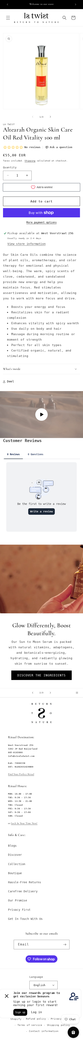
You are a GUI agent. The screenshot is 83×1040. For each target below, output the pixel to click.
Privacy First (19, 909)
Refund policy (36, 1019)
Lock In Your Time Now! (24, 823)
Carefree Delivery (22, 891)
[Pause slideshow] (78, 692)
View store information (26, 243)
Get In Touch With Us (25, 918)
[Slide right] (50, 116)
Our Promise (17, 900)
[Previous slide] (32, 692)
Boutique (15, 873)
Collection (16, 864)
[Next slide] (50, 692)
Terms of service (30, 1025)
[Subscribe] (64, 944)
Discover (15, 854)
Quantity (10, 167)
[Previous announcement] (7, 4)
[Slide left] (32, 116)
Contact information (43, 1031)
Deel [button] (10, 381)
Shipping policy (58, 1025)
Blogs (12, 845)
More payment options (41, 222)
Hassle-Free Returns (24, 882)
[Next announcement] (75, 4)
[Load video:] (41, 414)
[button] (8, 17)
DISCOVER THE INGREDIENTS (41, 675)
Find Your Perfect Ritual (21, 774)
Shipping (30, 161)
